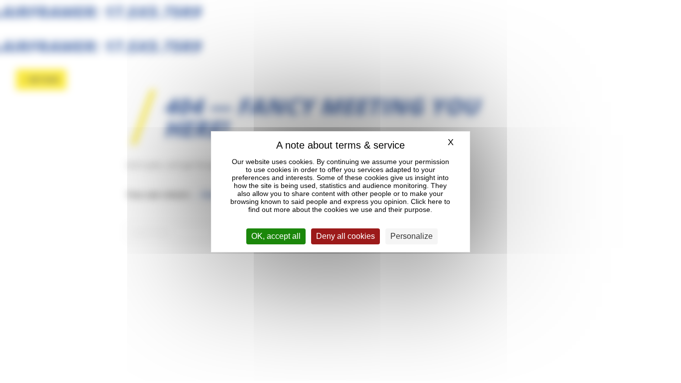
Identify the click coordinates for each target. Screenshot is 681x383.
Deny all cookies (345, 236)
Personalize (411, 236)
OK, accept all (276, 236)
